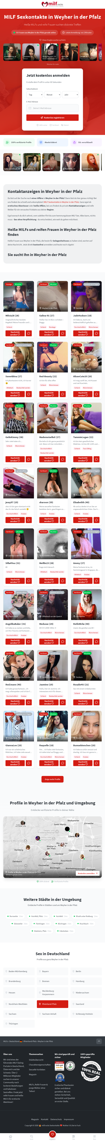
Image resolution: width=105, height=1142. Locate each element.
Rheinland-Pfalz (30, 1041)
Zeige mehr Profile (52, 779)
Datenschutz (56, 1119)
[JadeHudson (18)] (37, 838)
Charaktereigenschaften (40, 1064)
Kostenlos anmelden (86, 873)
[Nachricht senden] (29, 333)
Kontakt (44, 1119)
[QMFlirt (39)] (67, 829)
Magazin (32, 1074)
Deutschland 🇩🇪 (15, 1041)
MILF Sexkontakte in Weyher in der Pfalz (61, 202)
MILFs (5, 1041)
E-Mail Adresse (32, 101)
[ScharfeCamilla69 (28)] (47, 853)
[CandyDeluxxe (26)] (23, 823)
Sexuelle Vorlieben (37, 1069)
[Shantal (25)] (82, 857)
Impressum (69, 1119)
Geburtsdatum (32, 89)
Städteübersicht (36, 1059)
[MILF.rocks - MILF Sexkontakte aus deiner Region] (52, 4)
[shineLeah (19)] (77, 835)
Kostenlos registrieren (54, 117)
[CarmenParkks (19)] (28, 847)
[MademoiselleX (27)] (62, 844)
